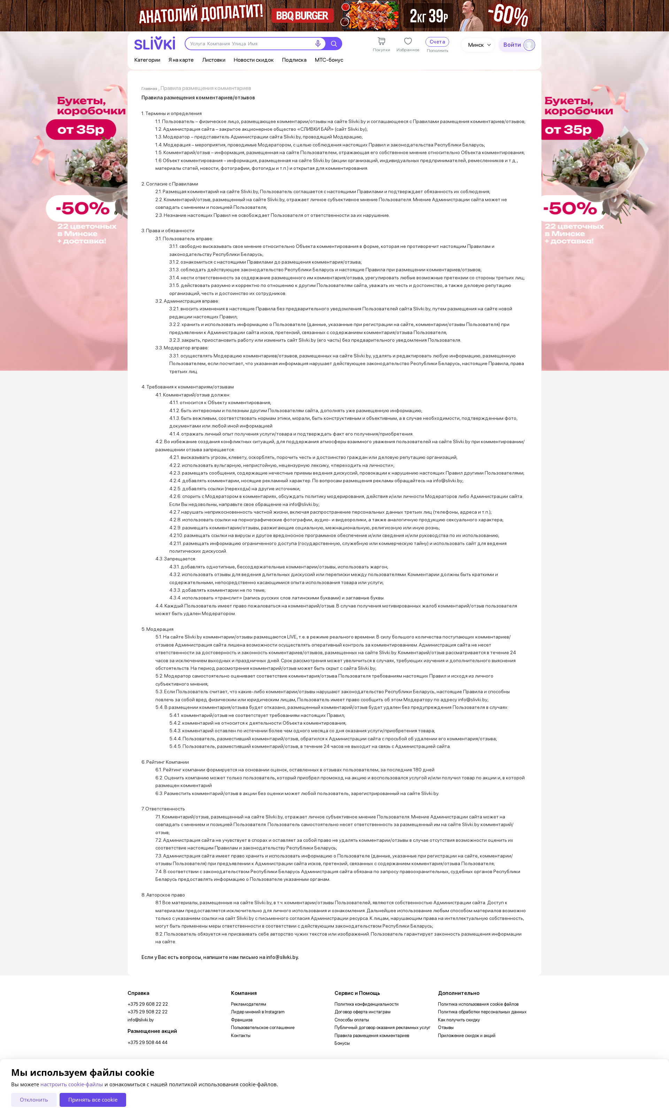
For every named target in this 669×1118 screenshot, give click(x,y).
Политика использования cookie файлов (478, 1004)
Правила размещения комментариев (371, 1035)
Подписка (294, 59)
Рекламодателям (248, 1004)
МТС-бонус (329, 59)
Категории (147, 59)
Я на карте (181, 59)
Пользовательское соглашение (262, 1027)
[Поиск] (333, 43)
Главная (149, 88)
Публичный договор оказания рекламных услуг (382, 1027)
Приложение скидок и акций (466, 1035)
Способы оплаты (351, 1019)
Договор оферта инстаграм (362, 1011)
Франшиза (242, 1019)
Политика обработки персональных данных (482, 1011)
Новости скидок (254, 59)
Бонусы (342, 1043)
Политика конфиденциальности (366, 1004)
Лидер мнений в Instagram (258, 1011)
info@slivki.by (141, 1019)
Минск (476, 44)
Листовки (213, 59)
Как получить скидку (459, 1019)
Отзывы (446, 1027)
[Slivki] (154, 43)
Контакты (241, 1035)
